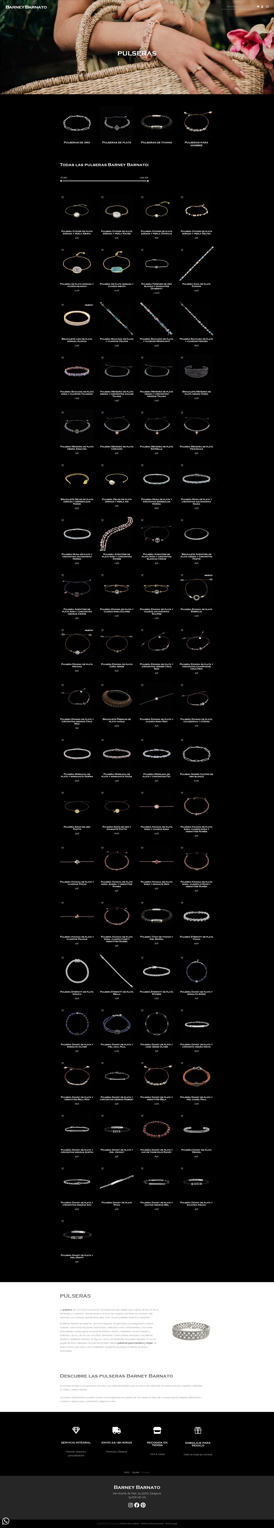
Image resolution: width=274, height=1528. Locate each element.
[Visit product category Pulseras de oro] (77, 123)
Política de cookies (129, 1523)
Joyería (135, 1472)
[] (198, 1435)
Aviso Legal (171, 1523)
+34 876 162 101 (137, 1497)
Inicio (126, 1472)
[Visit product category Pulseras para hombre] (196, 123)
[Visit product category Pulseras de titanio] (157, 123)
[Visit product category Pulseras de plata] (117, 123)
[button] (62, 197)
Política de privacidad (152, 1523)
